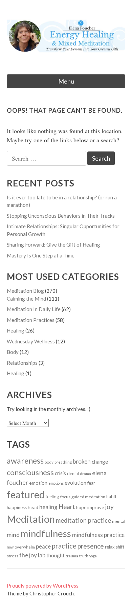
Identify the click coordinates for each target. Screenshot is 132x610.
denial (73, 473)
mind (13, 534)
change (100, 462)
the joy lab (32, 555)
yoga (93, 556)
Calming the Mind (26, 298)
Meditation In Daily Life (34, 309)
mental (118, 521)
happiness (17, 507)
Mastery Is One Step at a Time (40, 255)
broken (82, 461)
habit (111, 496)
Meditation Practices (30, 320)
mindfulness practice (98, 534)
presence (91, 546)
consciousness (30, 472)
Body (13, 352)
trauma (72, 556)
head (33, 507)
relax (110, 547)
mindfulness (46, 533)
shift (120, 547)
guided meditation (88, 496)
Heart (67, 506)
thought (55, 555)
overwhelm (25, 547)
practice (64, 546)
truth (83, 555)
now (10, 547)
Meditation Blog (25, 291)
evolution (75, 483)
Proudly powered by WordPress (43, 585)
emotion (38, 483)
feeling (52, 496)
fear (91, 483)
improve (95, 507)
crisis (60, 473)
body (49, 462)
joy (109, 506)
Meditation (31, 519)
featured (26, 494)
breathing (63, 462)
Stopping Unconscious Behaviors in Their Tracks (61, 216)
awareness (25, 460)
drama (85, 473)
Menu (66, 81)
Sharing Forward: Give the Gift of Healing (53, 244)
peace (43, 546)
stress (12, 555)
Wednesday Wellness (31, 341)
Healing (15, 330)
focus (65, 496)
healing (48, 506)
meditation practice (83, 520)
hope (81, 507)
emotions (56, 483)
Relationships (22, 363)
